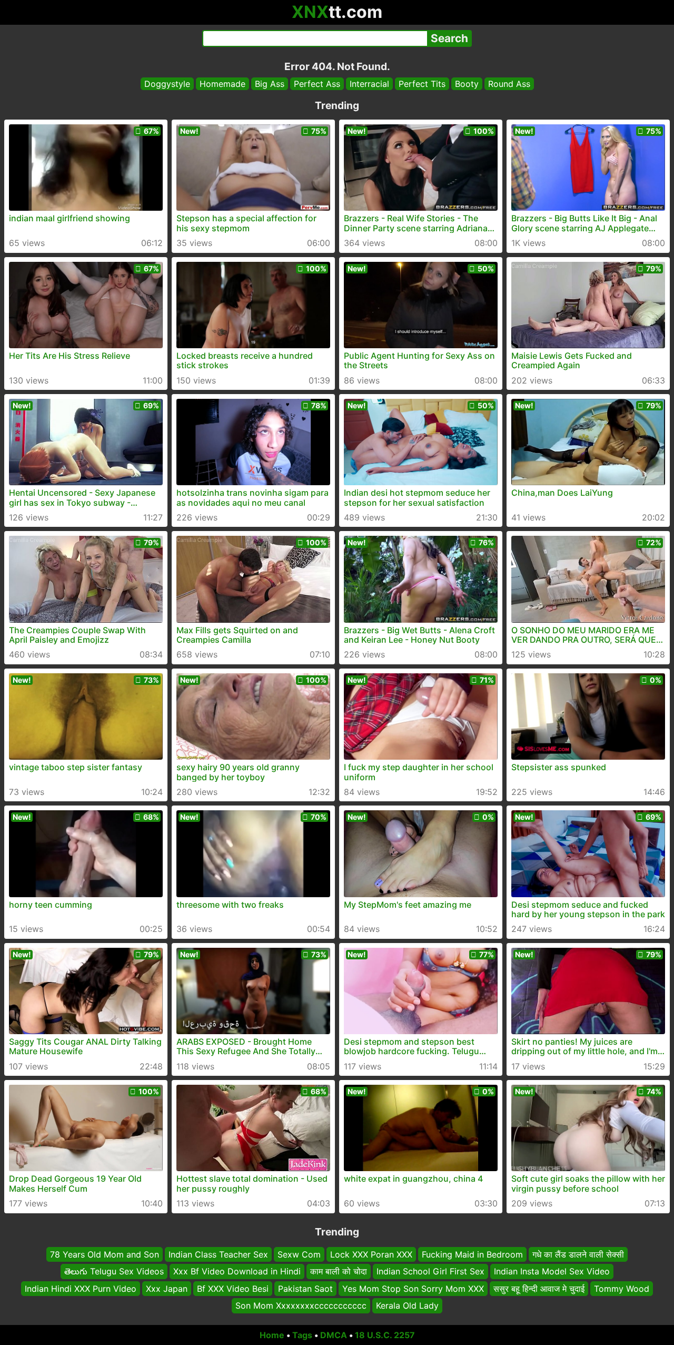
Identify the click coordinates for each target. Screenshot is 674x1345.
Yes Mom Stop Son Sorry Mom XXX (413, 1288)
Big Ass (269, 83)
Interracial (369, 83)
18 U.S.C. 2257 (385, 1335)
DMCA (333, 1335)
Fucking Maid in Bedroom (472, 1254)
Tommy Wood (621, 1288)
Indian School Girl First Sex (430, 1271)
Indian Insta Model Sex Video (552, 1271)
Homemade (222, 83)
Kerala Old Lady (407, 1305)
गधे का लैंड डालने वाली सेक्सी (578, 1254)
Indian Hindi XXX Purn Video (80, 1288)
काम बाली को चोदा (338, 1271)
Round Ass (509, 83)
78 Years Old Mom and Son (104, 1254)
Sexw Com (299, 1254)
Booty (467, 83)
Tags (302, 1335)
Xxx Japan (166, 1288)
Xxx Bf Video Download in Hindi (237, 1271)
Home (272, 1335)
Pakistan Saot (305, 1288)
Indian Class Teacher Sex (218, 1254)
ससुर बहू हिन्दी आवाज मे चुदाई (538, 1288)
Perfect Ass (317, 83)
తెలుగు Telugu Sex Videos (114, 1271)
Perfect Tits (422, 83)
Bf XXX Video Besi (233, 1288)
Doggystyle (167, 83)
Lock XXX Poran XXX (371, 1254)
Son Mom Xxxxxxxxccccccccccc (300, 1305)
